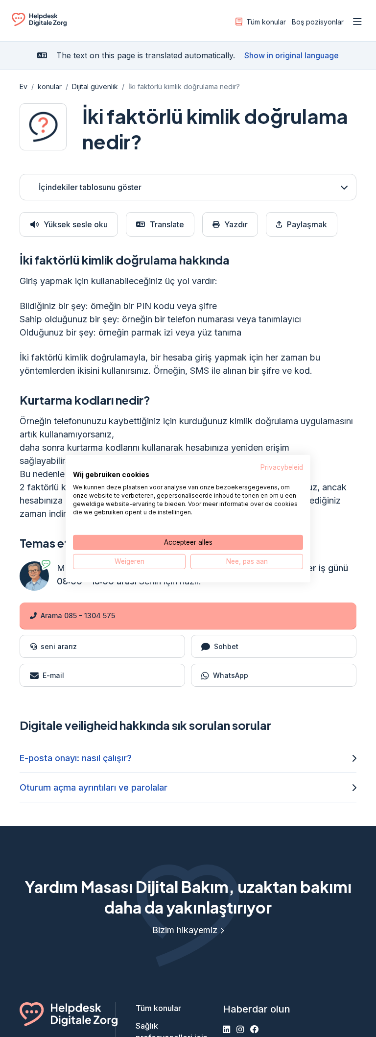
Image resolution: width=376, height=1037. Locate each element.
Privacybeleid (281, 467)
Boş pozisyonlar (318, 22)
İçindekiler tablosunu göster (90, 187)
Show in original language (291, 55)
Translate (167, 224)
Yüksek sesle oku (76, 224)
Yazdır (236, 224)
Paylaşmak (307, 224)
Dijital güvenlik (95, 86)
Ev (23, 86)
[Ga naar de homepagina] (39, 23)
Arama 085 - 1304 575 (78, 615)
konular (50, 86)
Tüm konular (266, 22)
